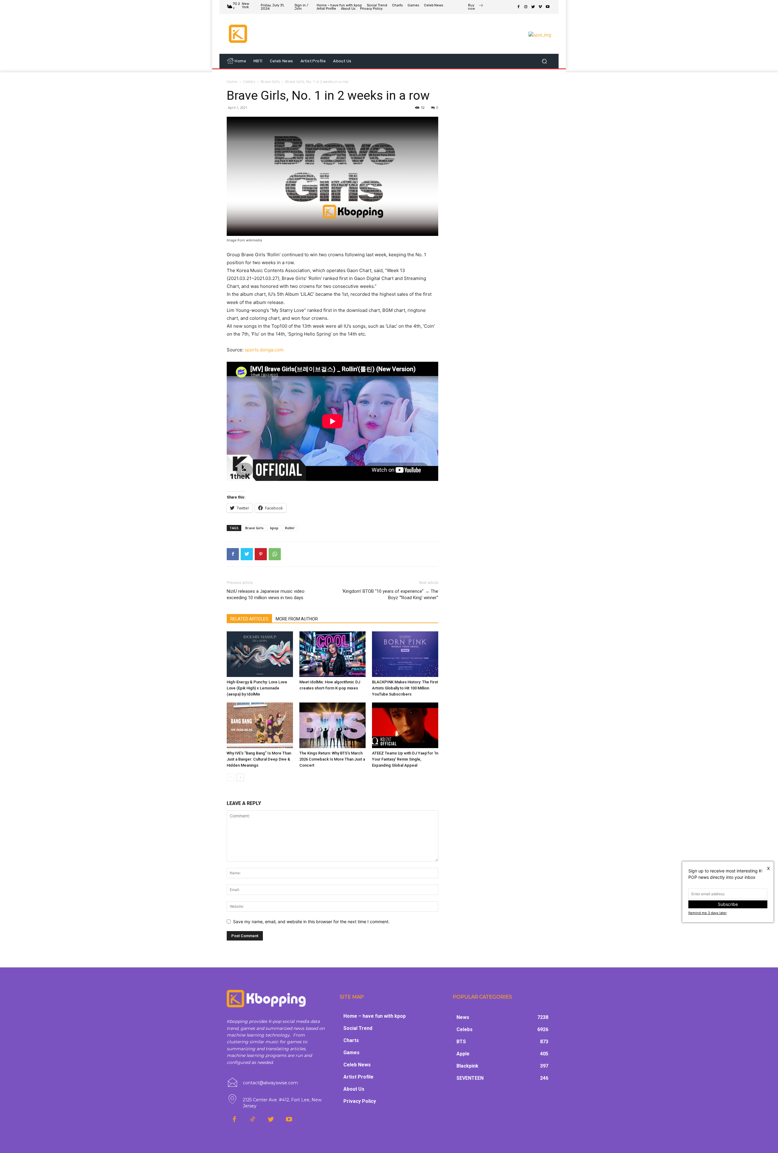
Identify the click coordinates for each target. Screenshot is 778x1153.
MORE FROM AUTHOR (297, 618)
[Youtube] (547, 7)
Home (232, 81)
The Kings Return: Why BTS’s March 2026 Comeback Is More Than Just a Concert (332, 759)
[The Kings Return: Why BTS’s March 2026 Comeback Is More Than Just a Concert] (332, 725)
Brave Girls (270, 81)
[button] (544, 61)
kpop (274, 528)
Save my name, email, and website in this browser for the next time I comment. (311, 921)
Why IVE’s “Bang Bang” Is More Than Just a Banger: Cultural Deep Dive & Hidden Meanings (259, 759)
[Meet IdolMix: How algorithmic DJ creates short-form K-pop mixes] (332, 654)
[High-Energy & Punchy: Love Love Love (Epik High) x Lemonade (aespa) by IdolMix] (260, 654)
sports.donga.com (264, 350)
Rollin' (290, 528)
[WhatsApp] (275, 554)
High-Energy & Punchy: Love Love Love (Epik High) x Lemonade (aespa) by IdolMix (257, 688)
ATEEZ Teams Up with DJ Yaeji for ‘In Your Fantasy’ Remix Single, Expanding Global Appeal (405, 759)
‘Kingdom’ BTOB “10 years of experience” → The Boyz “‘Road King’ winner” (390, 594)
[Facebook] (518, 7)
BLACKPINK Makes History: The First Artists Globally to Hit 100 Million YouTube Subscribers (405, 688)
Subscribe (728, 904)
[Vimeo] (540, 7)
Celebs (249, 81)
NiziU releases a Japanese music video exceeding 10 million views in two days (266, 594)
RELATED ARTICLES (249, 618)
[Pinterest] (261, 554)
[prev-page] (230, 777)
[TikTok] (252, 1119)
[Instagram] (525, 7)
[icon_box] (476, 7)
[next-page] (240, 777)
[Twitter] (533, 7)
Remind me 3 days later (707, 913)
